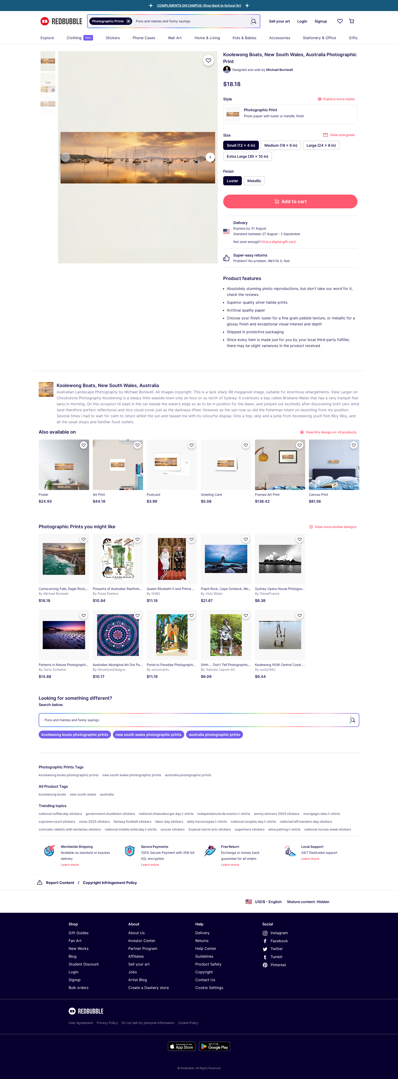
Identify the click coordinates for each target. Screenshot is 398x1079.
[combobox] (174, 21)
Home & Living (207, 37)
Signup (75, 979)
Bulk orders (78, 987)
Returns (201, 940)
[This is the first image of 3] (65, 157)
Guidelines (204, 956)
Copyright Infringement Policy (110, 882)
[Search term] (253, 21)
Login (73, 972)
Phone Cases (144, 37)
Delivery (202, 932)
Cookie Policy (188, 1023)
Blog (72, 956)
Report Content (60, 882)
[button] (199, 5)
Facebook (279, 941)
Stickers (113, 37)
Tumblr (277, 956)
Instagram (279, 932)
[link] (75, 734)
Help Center (205, 948)
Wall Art (175, 37)
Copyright (204, 972)
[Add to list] (208, 60)
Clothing (79, 37)
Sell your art (139, 964)
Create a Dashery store (148, 987)
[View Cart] (351, 21)
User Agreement (81, 1023)
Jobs (132, 972)
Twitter (277, 948)
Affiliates (136, 956)
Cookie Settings (209, 988)
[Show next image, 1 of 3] (210, 157)
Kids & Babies (244, 37)
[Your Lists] (339, 21)
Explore (47, 37)
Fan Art (75, 940)
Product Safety (208, 964)
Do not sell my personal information (148, 1023)
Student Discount (84, 964)
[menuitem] (47, 37)
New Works (78, 948)
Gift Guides (78, 932)
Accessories (279, 37)
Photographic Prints (56, 767)
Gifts (353, 37)
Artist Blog (137, 979)
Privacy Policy (107, 1023)
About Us (136, 932)
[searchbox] (199, 720)
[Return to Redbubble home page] (61, 21)
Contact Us (205, 979)
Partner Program (142, 948)
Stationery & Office (319, 37)
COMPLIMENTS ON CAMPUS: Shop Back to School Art (199, 5)
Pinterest (278, 964)
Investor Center (141, 940)
